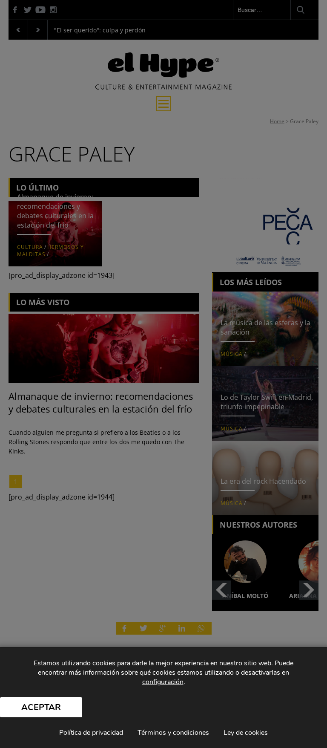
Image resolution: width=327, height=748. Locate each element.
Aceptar (41, 707)
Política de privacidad (91, 732)
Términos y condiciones (173, 732)
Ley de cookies (246, 732)
